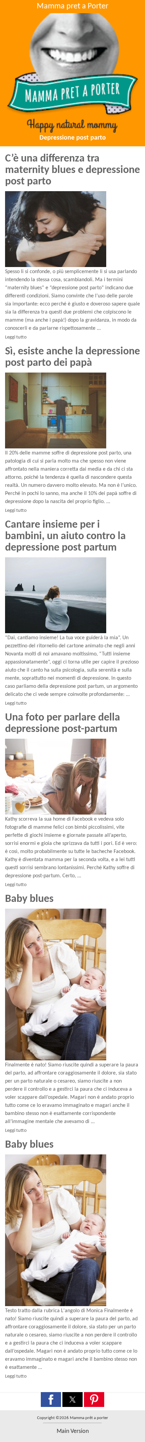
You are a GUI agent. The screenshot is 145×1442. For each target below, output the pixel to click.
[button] (51, 1399)
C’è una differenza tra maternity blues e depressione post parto (72, 170)
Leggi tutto (16, 337)
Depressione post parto (72, 138)
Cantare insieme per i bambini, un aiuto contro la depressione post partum (65, 536)
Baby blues (29, 899)
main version (73, 1431)
